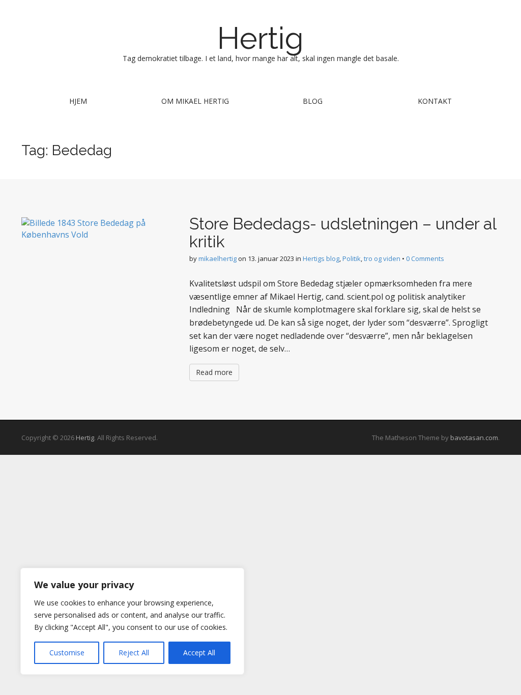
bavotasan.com (474, 437)
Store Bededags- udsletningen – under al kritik (342, 232)
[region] (132, 621)
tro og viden (382, 258)
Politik (351, 258)
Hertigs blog (321, 258)
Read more (214, 372)
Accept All (199, 652)
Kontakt (435, 101)
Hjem (78, 101)
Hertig (260, 38)
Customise (66, 652)
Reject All (134, 652)
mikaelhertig (217, 258)
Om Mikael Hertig (195, 101)
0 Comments (425, 258)
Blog (313, 101)
